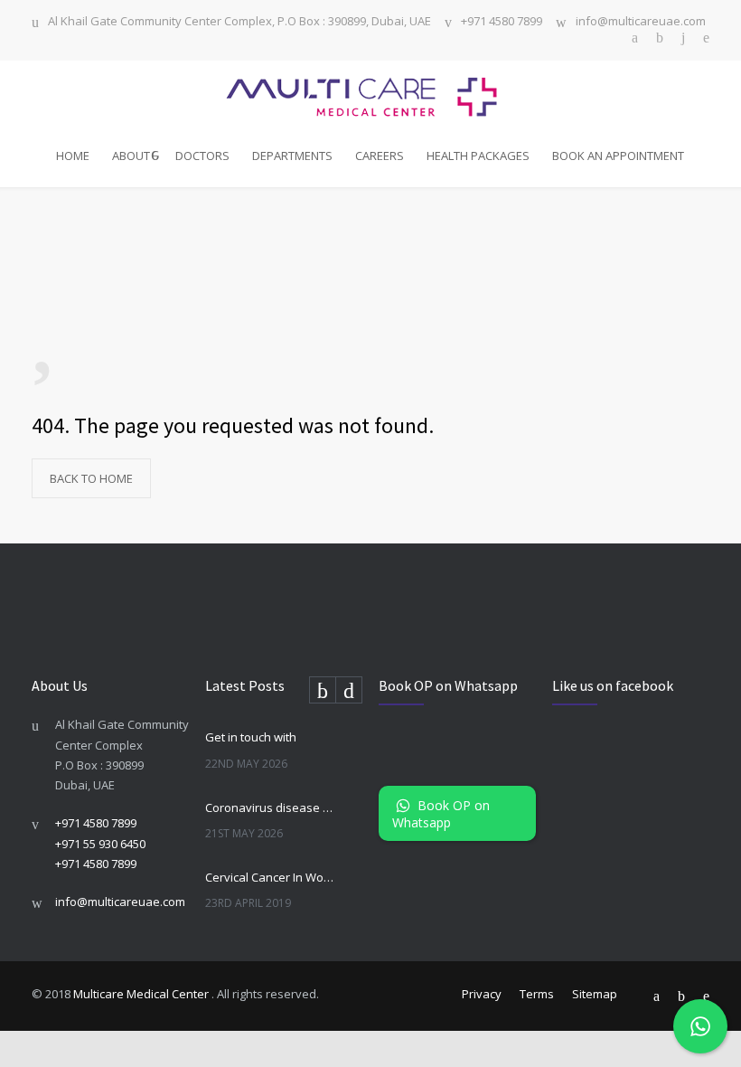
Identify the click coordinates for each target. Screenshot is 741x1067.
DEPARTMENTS (292, 155)
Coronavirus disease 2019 (272, 807)
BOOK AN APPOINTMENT (618, 155)
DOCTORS (202, 155)
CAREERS (379, 155)
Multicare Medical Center (142, 994)
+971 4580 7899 (501, 22)
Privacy (482, 994)
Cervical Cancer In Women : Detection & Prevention (272, 877)
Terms (537, 994)
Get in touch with (250, 737)
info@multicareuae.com (641, 22)
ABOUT (131, 155)
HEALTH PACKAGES (478, 155)
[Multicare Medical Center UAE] (370, 97)
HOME (72, 155)
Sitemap (594, 994)
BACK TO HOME (91, 478)
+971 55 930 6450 (100, 844)
